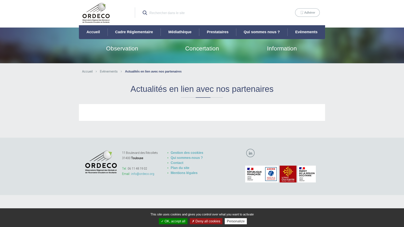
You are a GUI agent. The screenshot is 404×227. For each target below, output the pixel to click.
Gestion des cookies (187, 152)
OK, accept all (174, 221)
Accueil (93, 32)
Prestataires (218, 32)
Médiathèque (179, 32)
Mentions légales (184, 173)
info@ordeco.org (142, 174)
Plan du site (180, 168)
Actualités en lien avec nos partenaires (153, 71)
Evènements (306, 32)
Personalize (236, 221)
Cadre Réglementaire (134, 32)
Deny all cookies (207, 221)
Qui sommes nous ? (262, 32)
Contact (177, 163)
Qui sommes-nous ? (187, 158)
